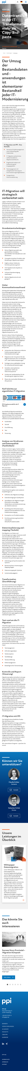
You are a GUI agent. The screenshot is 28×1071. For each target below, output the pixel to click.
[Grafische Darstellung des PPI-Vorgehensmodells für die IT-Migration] (14, 398)
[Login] (17, 2)
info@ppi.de (5, 1017)
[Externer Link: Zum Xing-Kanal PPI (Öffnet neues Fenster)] (7, 1044)
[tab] (7, 984)
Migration (4, 48)
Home (4, 53)
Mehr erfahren (7, 977)
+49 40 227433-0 (7, 1015)
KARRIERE (5, 1037)
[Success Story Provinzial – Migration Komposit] (14, 939)
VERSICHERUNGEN (8, 1026)
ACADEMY (5, 1029)
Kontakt (15, 790)
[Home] (4, 2)
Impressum (5, 1062)
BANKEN (5, 1023)
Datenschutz (6, 1059)
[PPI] (6, 1001)
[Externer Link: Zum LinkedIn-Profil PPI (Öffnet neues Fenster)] (3, 1044)
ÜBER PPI (5, 1034)
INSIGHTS (5, 1032)
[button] (18, 47)
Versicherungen (9, 53)
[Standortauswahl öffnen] (21, 2)
